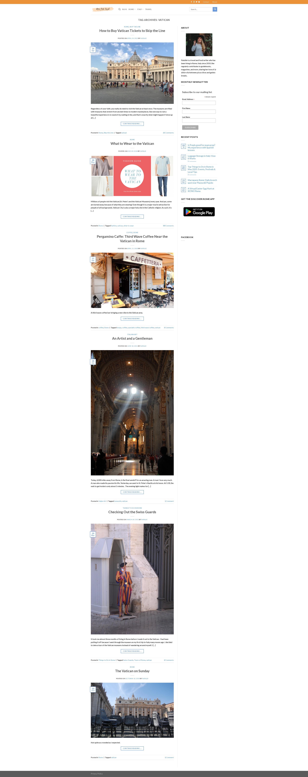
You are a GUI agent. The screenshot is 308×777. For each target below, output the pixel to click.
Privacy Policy (97, 773)
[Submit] (215, 9)
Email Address (188, 99)
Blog (124, 9)
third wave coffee (147, 328)
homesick (117, 501)
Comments (168, 133)
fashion (114, 226)
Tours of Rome (140, 660)
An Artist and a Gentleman (132, 338)
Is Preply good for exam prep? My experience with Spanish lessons (201, 147)
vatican (124, 133)
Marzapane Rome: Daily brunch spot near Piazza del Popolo (202, 181)
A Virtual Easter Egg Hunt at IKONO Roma (201, 189)
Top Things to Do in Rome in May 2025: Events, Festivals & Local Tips (201, 169)
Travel (148, 9)
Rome (131, 9)
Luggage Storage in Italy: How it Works (201, 157)
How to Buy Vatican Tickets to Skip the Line (132, 31)
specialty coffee (134, 328)
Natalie (144, 38)
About (214, 2)
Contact (206, 2)
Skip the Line (135, 27)
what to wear (129, 226)
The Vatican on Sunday (132, 671)
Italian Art (132, 334)
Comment (169, 501)
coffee (129, 233)
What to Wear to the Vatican (132, 143)
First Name (186, 108)
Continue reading (132, 124)
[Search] (120, 9)
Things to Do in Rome (132, 508)
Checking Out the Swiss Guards (132, 512)
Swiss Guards (128, 660)
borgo (119, 328)
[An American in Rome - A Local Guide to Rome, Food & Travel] (103, 9)
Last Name (186, 117)
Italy (139, 9)
